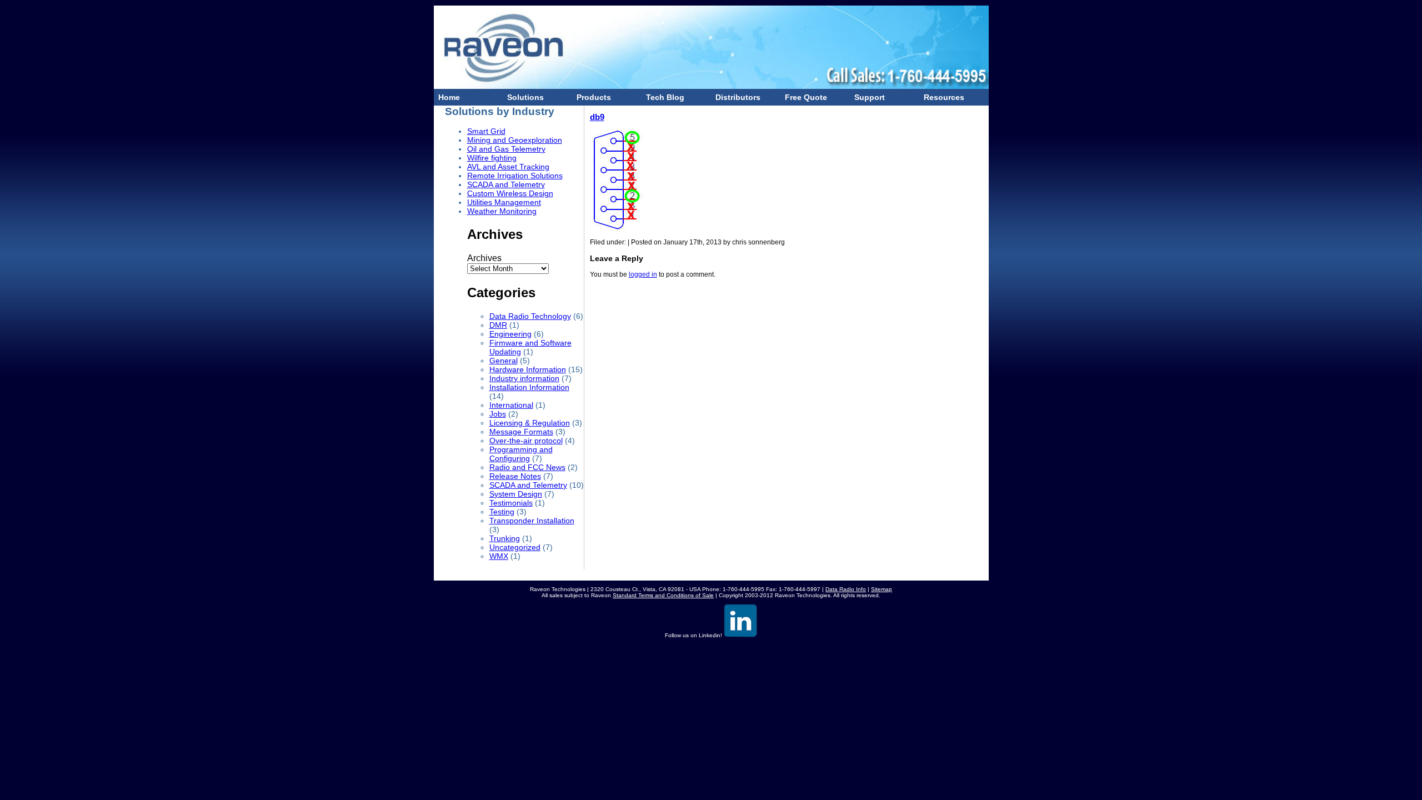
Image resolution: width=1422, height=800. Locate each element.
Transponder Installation (531, 520)
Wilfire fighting (492, 157)
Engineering (510, 333)
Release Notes (515, 476)
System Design (515, 493)
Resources (941, 97)
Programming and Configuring (521, 454)
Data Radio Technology (530, 316)
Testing (501, 511)
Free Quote (803, 97)
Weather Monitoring (502, 211)
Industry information (524, 378)
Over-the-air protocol (526, 440)
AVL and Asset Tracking (508, 166)
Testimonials (511, 502)
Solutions (523, 97)
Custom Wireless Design (510, 193)
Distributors (735, 97)
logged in (643, 274)
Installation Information (529, 387)
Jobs (497, 413)
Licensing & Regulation (529, 422)
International (511, 405)
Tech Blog (663, 97)
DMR (498, 325)
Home (447, 97)
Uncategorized (514, 547)
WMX (498, 556)
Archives (484, 258)
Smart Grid (486, 131)
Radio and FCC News (527, 467)
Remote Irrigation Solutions (515, 175)
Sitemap (881, 589)
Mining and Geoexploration (514, 140)
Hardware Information (527, 369)
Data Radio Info (845, 589)
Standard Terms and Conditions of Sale (663, 595)
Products (591, 97)
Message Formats (521, 431)
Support (867, 97)
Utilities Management (504, 202)
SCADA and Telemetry (506, 184)
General (503, 360)
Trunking (504, 538)
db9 (597, 117)
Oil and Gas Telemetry (506, 148)
